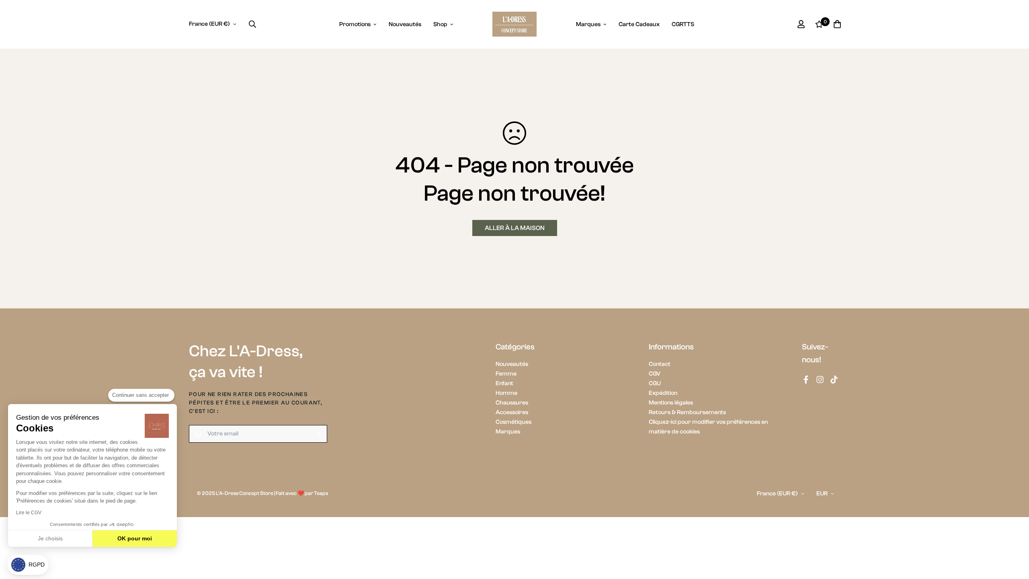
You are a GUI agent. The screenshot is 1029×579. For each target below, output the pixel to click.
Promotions (355, 24)
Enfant (504, 383)
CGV (654, 373)
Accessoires (512, 412)
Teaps (321, 493)
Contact (659, 364)
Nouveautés (405, 24)
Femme (506, 373)
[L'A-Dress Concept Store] (514, 24)
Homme (506, 393)
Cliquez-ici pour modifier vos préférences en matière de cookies (708, 427)
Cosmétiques (513, 422)
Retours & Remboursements (687, 412)
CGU (655, 383)
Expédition (663, 393)
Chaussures (512, 402)
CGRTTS (683, 24)
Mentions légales (671, 402)
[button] (28, 564)
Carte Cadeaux (639, 24)
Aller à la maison (515, 228)
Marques (588, 24)
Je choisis (50, 538)
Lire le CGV (28, 512)
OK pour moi (134, 538)
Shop (440, 24)
